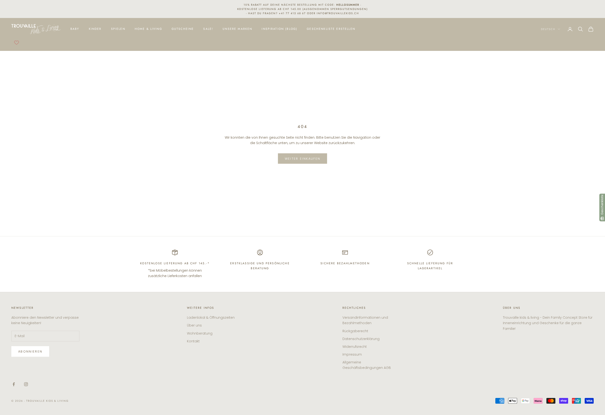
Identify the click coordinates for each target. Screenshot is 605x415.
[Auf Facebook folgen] (13, 384)
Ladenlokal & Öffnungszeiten (211, 317)
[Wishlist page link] (16, 42)
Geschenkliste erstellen (331, 29)
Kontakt (193, 341)
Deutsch (548, 29)
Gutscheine (183, 29)
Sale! (208, 29)
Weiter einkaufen (302, 158)
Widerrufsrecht (354, 346)
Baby (74, 29)
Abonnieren (30, 351)
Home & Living (148, 29)
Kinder (95, 29)
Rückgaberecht (355, 331)
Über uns (194, 325)
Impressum (352, 354)
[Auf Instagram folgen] (26, 384)
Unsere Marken (237, 29)
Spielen (118, 29)
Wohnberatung (199, 333)
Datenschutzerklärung (361, 338)
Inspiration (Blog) (279, 29)
